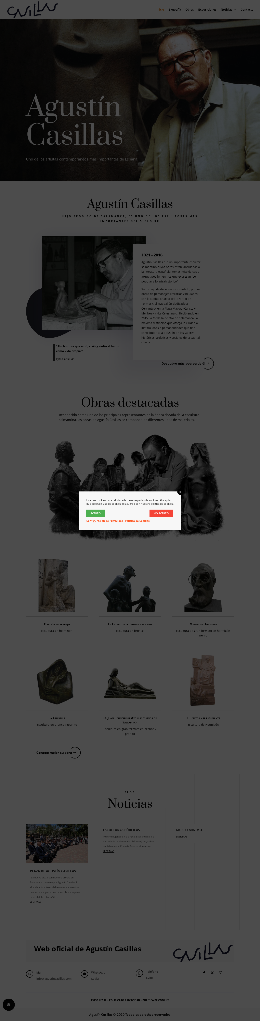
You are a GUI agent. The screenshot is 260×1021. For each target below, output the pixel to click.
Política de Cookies (137, 521)
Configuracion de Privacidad (104, 521)
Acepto (95, 513)
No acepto (161, 513)
